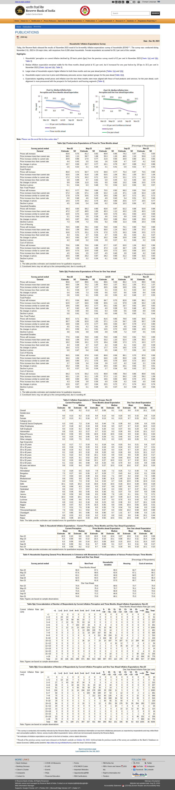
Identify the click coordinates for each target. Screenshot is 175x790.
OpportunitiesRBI (81, 773)
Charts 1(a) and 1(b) (150, 58)
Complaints (20, 773)
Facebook (139, 770)
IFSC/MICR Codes (81, 766)
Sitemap (148, 781)
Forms (76, 763)
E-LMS (47, 766)
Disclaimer (156, 781)
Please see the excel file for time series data (39, 139)
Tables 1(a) (111, 71)
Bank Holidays (21, 763)
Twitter (149, 763)
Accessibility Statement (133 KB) (118, 786)
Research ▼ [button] (121, 21)
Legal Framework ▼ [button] (106, 21)
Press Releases (50, 21)
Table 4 (101, 81)
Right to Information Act (111, 773)
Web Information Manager (24, 786)
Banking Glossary (23, 766)
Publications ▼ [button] (91, 21)
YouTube (139, 766)
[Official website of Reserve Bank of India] (35, 10)
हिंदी (159, 2)
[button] (113, 2)
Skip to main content (22, 2)
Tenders (106, 776)
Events (47, 770)
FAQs (47, 773)
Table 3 (28, 61)
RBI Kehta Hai (108, 763)
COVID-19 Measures (53, 763)
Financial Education (52, 776)
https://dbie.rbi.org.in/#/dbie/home (59, 743)
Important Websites (81, 770)
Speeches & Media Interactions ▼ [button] (71, 21)
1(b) (121, 71)
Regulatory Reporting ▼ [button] (147, 21)
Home (16, 21)
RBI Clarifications (80, 776)
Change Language (149, 2)
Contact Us (20, 776)
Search (155, 13)
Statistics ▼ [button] (131, 21)
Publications (27, 27)
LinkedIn (150, 770)
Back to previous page (87, 749)
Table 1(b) (119, 75)
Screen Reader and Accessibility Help (146, 786)
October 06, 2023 (83, 740)
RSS (138, 763)
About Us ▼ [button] (25, 21)
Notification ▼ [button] (36, 21)
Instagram (150, 766)
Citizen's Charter (22, 770)
